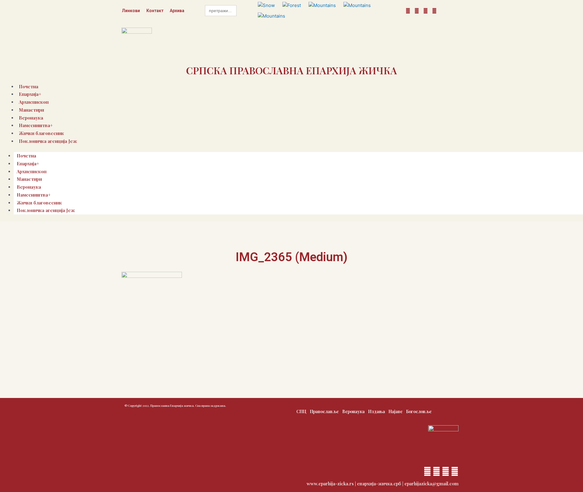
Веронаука (29, 187)
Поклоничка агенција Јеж (48, 141)
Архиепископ (31, 171)
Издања (376, 411)
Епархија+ (28, 163)
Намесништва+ (34, 195)
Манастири (31, 110)
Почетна (26, 156)
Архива (177, 10)
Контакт (154, 10)
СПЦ (301, 411)
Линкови (131, 10)
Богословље (419, 411)
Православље (324, 411)
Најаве (395, 411)
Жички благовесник (39, 203)
